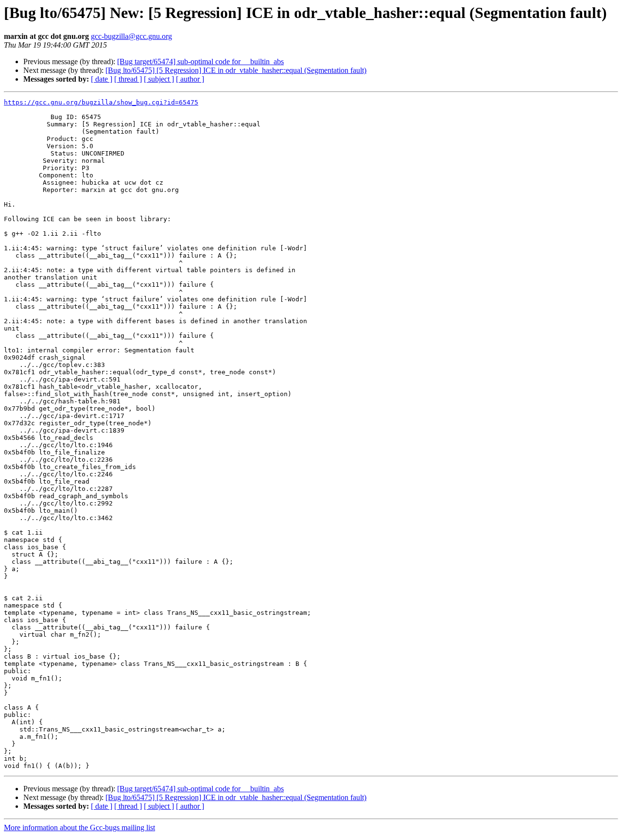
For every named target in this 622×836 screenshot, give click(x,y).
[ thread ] (128, 79)
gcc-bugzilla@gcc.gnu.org (131, 36)
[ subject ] (159, 79)
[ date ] (101, 79)
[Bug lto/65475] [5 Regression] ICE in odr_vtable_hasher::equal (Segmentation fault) (235, 70)
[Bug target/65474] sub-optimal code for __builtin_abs (200, 61)
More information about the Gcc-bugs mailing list (79, 827)
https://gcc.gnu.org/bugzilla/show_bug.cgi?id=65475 (101, 102)
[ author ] (190, 79)
